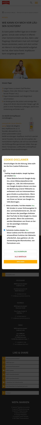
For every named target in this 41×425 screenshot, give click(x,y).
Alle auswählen (20, 251)
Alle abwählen (20, 257)
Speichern (20, 262)
